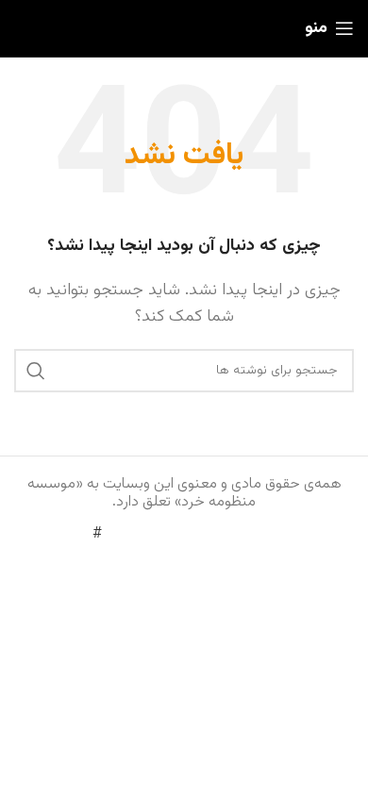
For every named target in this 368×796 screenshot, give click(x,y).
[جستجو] (36, 370)
